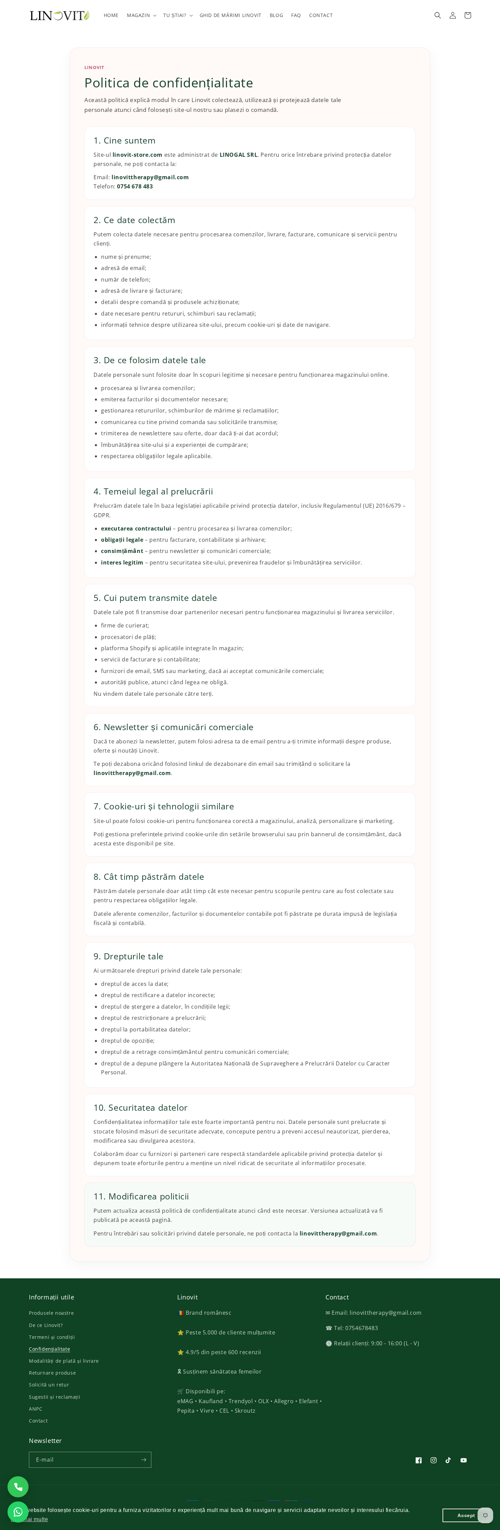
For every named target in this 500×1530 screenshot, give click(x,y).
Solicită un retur (49, 1384)
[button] (141, 15)
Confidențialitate (49, 1349)
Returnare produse (52, 1372)
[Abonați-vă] (143, 1460)
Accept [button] (466, 1515)
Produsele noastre (51, 1313)
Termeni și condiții (52, 1337)
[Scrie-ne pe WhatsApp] (18, 1512)
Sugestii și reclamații (54, 1397)
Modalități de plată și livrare (64, 1361)
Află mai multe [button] (29, 1519)
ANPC (35, 1409)
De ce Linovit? (46, 1325)
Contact (38, 1420)
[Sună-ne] (18, 1486)
